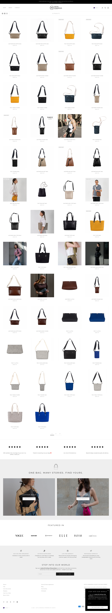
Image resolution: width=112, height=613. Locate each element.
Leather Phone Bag (97, 107)
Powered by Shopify (50, 607)
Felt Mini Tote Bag (69, 394)
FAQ (4, 586)
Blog (42, 586)
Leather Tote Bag (42, 235)
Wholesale (43, 591)
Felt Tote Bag (97, 235)
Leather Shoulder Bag (97, 267)
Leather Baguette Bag (14, 43)
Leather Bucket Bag (42, 171)
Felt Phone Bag (97, 139)
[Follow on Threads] (10, 602)
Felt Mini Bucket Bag (70, 267)
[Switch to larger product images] (2, 13)
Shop (4, 7)
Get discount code (65, 573)
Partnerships (44, 588)
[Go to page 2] (60, 433)
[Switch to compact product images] (7, 13)
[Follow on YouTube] (17, 602)
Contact (17, 7)
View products (29, 498)
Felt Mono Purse (15, 107)
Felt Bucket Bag (15, 203)
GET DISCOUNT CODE (98, 607)
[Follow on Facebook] (3, 602)
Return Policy (6, 595)
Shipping (5, 591)
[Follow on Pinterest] (14, 602)
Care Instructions (7, 588)
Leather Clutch (42, 299)
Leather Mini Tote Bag (69, 203)
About (10, 7)
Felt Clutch (69, 331)
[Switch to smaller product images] (4, 13)
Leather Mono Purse (42, 75)
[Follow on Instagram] (7, 602)
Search (4, 584)
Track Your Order (7, 593)
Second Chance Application (47, 584)
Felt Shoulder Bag (42, 363)
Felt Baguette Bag (69, 43)
